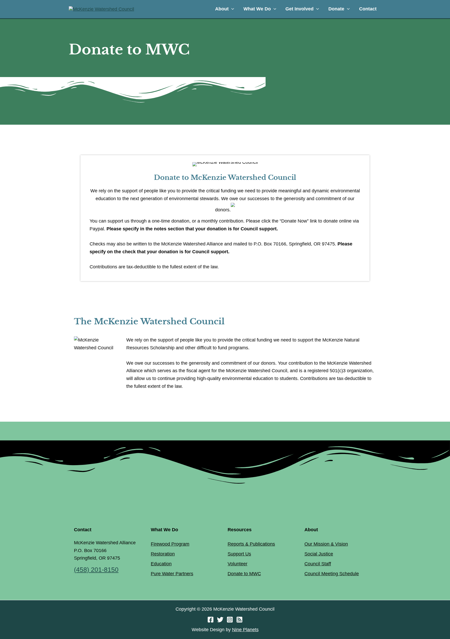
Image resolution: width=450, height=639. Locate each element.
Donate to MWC (244, 573)
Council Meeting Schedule (331, 573)
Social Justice (318, 553)
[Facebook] (210, 619)
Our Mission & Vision (326, 544)
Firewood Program (170, 544)
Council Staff (317, 563)
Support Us (239, 553)
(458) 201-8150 (96, 569)
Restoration (163, 553)
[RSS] (239, 619)
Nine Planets (245, 629)
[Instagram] (230, 619)
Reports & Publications (251, 544)
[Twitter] (220, 619)
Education (161, 563)
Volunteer (237, 563)
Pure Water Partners (172, 573)
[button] (231, 9)
